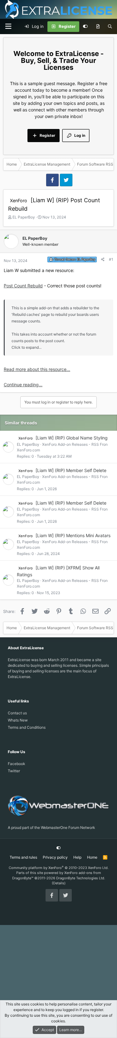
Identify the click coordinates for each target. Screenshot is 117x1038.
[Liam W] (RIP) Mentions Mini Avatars (73, 535)
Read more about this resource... (37, 369)
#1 (111, 259)
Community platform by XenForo (59, 868)
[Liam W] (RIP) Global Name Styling (72, 437)
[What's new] (97, 26)
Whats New (18, 720)
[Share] (103, 259)
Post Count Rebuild (23, 285)
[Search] (110, 26)
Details (58, 883)
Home (92, 857)
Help (77, 857)
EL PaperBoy (23, 217)
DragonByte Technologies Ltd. (80, 878)
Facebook (16, 763)
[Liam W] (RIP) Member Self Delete (71, 470)
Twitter (14, 770)
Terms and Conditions (27, 727)
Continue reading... (23, 384)
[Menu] (8, 26)
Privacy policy (55, 857)
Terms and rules (23, 857)
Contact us (17, 713)
